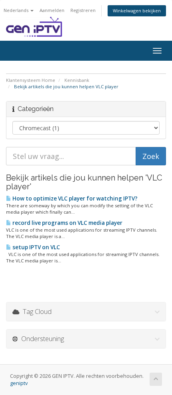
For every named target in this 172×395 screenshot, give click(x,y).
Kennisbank (76, 80)
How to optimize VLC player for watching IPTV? (74, 198)
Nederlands (17, 10)
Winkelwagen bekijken (137, 11)
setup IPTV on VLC (35, 247)
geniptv (19, 383)
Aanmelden (52, 10)
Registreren (83, 10)
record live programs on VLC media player (66, 222)
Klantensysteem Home (30, 80)
